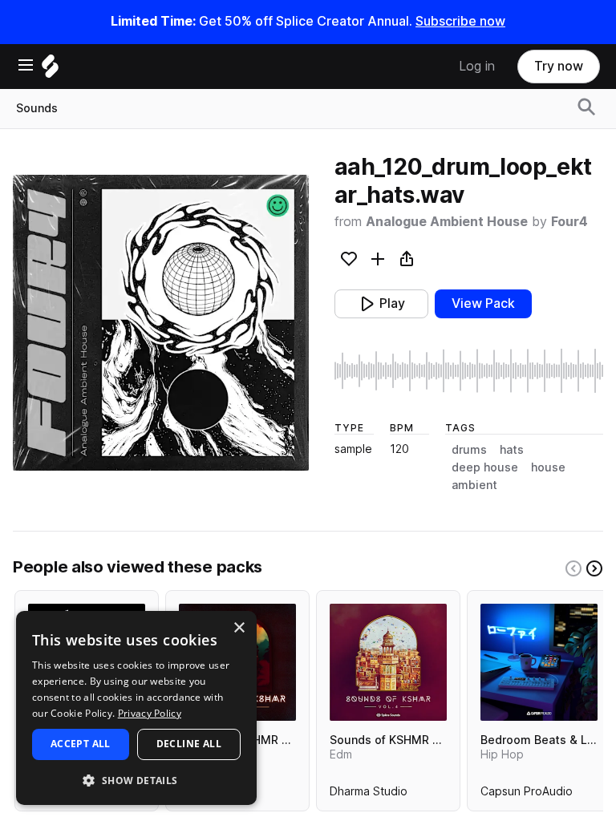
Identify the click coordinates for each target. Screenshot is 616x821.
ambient (474, 485)
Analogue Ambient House (447, 221)
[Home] (50, 70)
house (548, 467)
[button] (136, 779)
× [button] (239, 628)
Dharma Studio (368, 794)
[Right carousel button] (594, 568)
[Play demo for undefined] (160, 322)
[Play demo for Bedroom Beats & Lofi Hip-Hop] (539, 662)
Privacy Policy (149, 713)
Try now (558, 66)
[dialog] (136, 708)
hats (512, 449)
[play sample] (468, 371)
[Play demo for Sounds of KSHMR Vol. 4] (388, 662)
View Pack (483, 303)
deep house (485, 467)
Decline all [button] (188, 743)
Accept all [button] (81, 743)
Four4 (569, 221)
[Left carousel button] (573, 568)
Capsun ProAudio (526, 794)
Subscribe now (460, 21)
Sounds (37, 108)
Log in (477, 66)
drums (469, 449)
